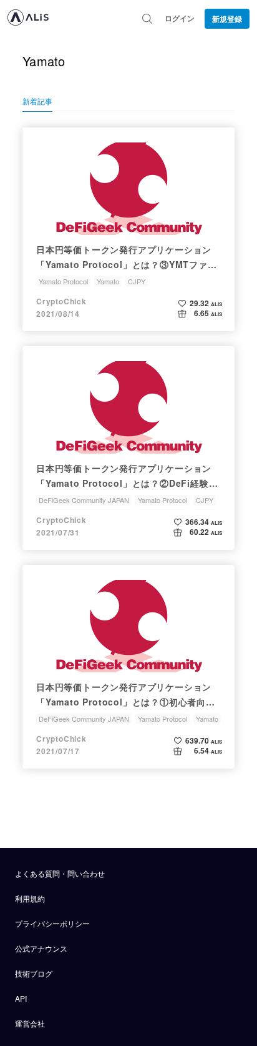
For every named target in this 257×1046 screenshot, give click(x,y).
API (21, 998)
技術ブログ (33, 973)
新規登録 (227, 18)
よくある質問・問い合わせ (60, 873)
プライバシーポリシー (52, 923)
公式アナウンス (41, 948)
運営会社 (30, 1023)
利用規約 (30, 898)
